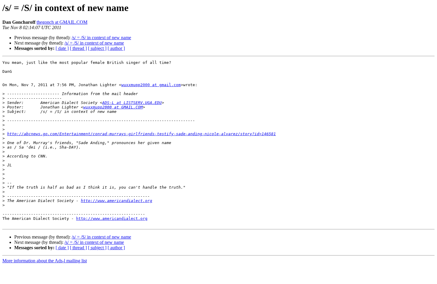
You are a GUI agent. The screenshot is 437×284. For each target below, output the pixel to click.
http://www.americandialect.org (116, 200)
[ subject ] (97, 48)
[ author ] (116, 48)
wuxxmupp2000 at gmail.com (151, 85)
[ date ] (62, 48)
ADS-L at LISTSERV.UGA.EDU (132, 102)
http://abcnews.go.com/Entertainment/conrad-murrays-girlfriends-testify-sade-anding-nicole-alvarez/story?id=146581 (141, 134)
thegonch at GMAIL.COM (62, 22)
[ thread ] (78, 48)
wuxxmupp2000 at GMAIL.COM (113, 107)
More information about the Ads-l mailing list (44, 260)
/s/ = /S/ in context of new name (101, 37)
